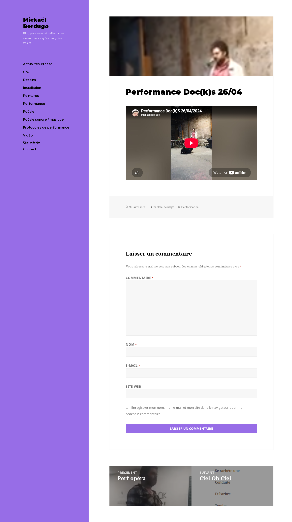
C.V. (26, 72)
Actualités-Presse (37, 64)
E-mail (133, 365)
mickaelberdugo (164, 207)
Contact (29, 149)
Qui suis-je (31, 142)
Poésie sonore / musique (43, 119)
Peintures (31, 96)
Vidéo (28, 135)
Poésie (28, 111)
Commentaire (139, 278)
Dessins (29, 80)
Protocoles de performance (46, 127)
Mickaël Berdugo (36, 23)
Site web (133, 386)
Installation (32, 88)
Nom (131, 344)
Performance (34, 104)
